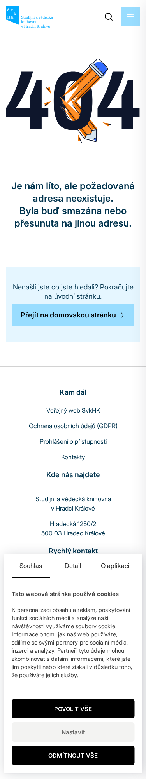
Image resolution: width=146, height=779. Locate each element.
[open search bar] (108, 16)
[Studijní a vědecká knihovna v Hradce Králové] (29, 17)
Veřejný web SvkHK (73, 410)
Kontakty (73, 457)
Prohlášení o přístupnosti (73, 441)
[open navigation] (130, 16)
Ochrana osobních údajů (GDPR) (73, 426)
